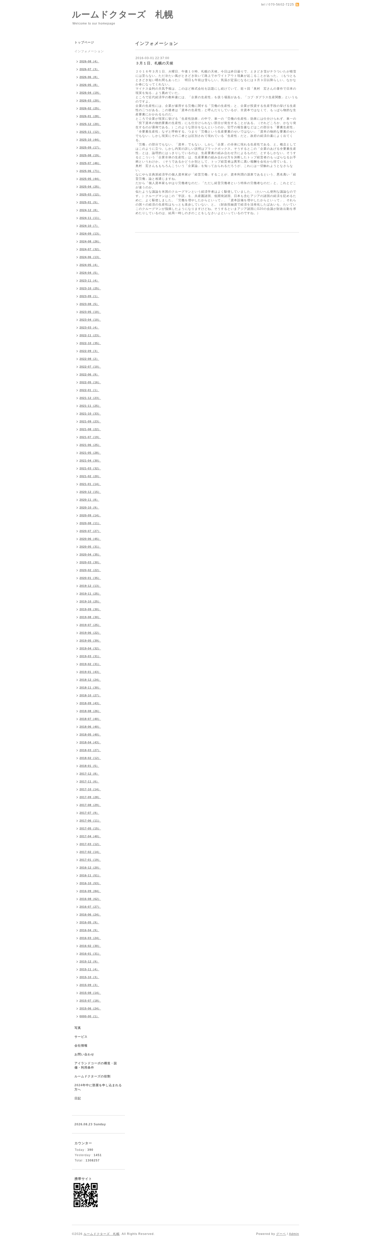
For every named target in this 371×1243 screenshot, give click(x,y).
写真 (77, 1028)
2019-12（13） (90, 585)
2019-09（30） (90, 609)
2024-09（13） (90, 233)
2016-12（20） (90, 867)
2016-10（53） (90, 883)
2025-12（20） (90, 123)
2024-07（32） (90, 249)
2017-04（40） (90, 836)
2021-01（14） (90, 484)
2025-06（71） (90, 170)
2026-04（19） (90, 92)
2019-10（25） (90, 601)
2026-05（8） (89, 84)
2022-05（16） (90, 382)
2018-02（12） (90, 757)
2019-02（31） (90, 664)
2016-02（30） (90, 945)
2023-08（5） (89, 304)
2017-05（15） (90, 828)
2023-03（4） (89, 327)
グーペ (281, 1234)
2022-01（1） (89, 390)
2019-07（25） (90, 624)
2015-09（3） (89, 984)
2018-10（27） (90, 695)
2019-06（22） (90, 632)
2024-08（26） (90, 241)
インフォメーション (89, 51)
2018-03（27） (90, 750)
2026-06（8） (89, 77)
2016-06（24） (90, 914)
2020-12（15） (90, 491)
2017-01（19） (90, 859)
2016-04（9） (89, 930)
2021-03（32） (90, 468)
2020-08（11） (90, 523)
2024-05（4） (89, 264)
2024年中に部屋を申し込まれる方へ (98, 1087)
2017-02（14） (90, 851)
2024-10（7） (89, 225)
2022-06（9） (89, 374)
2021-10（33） (90, 413)
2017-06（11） (90, 820)
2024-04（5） (89, 272)
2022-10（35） (90, 343)
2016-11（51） (90, 875)
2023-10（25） (90, 288)
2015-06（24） (90, 1008)
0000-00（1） (89, 1016)
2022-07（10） (90, 366)
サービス (81, 1036)
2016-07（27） (90, 906)
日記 (77, 1098)
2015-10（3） (89, 977)
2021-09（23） (90, 421)
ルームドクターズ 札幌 (122, 14)
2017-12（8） (89, 773)
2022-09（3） (89, 350)
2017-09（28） (90, 797)
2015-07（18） (90, 1000)
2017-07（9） (89, 812)
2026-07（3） (89, 69)
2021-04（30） (90, 460)
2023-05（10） (90, 311)
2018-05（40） (90, 734)
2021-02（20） (90, 476)
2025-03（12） (90, 194)
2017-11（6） (89, 781)
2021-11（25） (90, 405)
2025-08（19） (90, 155)
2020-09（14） (90, 515)
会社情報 (81, 1045)
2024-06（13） (90, 257)
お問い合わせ (84, 1054)
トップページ (84, 42)
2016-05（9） (89, 922)
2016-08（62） (90, 898)
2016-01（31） (90, 953)
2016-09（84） (90, 891)
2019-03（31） (90, 656)
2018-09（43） (90, 703)
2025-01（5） (89, 202)
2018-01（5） (89, 765)
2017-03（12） (90, 844)
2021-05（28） (90, 452)
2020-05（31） (90, 546)
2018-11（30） (90, 687)
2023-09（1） (89, 296)
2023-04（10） (90, 319)
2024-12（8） (89, 210)
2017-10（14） (90, 789)
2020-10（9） (89, 507)
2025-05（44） (90, 178)
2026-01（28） (90, 116)
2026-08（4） (89, 61)
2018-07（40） (90, 718)
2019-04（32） (90, 648)
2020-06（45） (90, 538)
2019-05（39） (90, 640)
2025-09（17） (90, 147)
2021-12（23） (90, 397)
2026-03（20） (90, 100)
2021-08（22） (90, 429)
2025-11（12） (90, 131)
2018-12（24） (90, 679)
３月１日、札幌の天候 (154, 63)
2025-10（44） (90, 139)
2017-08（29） (90, 804)
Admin (294, 1234)
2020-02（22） (90, 570)
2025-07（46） (90, 163)
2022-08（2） (89, 358)
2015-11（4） (89, 969)
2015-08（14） (90, 992)
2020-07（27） (90, 530)
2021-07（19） (90, 437)
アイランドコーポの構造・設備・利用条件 (95, 1065)
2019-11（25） (90, 593)
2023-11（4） (89, 280)
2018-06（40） (90, 726)
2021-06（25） (90, 444)
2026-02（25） (90, 108)
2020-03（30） (90, 562)
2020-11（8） (89, 499)
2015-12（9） (89, 961)
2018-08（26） (90, 711)
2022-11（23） (90, 335)
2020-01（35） (90, 577)
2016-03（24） (90, 938)
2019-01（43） (90, 671)
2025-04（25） (90, 186)
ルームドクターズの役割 (92, 1076)
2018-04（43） (90, 742)
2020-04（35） (90, 554)
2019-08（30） (90, 617)
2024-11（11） (90, 217)
